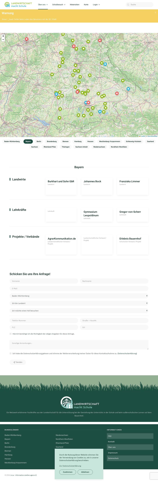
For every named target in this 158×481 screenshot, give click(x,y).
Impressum (113, 453)
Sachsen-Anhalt (81, 147)
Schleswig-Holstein (133, 141)
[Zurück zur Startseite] (19, 4)
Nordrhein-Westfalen (119, 147)
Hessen (90, 141)
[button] (155, 12)
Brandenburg (52, 141)
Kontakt (111, 441)
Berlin (39, 141)
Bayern (28, 141)
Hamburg (78, 141)
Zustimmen (67, 472)
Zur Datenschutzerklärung (70, 466)
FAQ (109, 436)
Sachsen (34, 147)
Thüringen (66, 147)
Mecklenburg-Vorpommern (109, 141)
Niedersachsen (99, 147)
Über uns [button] (41, 4)
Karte (86, 4)
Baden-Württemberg (12, 141)
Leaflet (142, 136)
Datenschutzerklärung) (127, 353)
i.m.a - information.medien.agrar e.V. (23, 475)
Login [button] (95, 4)
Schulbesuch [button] (57, 4)
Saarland (150, 141)
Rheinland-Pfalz (50, 147)
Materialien (74, 4)
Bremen (65, 141)
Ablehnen (85, 472)
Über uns (112, 447)
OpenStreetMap (152, 136)
